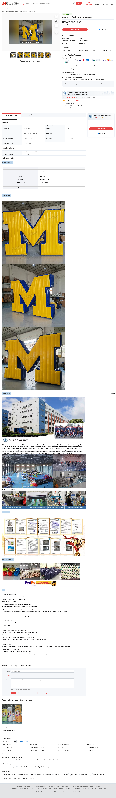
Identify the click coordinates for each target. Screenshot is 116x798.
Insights (98, 786)
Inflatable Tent (33, 744)
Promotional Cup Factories (61, 774)
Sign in (112, 4)
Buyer (78, 8)
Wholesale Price (60, 786)
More (3, 781)
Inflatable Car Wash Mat (64, 750)
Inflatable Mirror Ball (7, 747)
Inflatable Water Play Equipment (38, 750)
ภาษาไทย (84, 788)
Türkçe (88, 788)
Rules (113, 8)
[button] (81, 118)
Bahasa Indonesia (102, 788)
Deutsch (55, 788)
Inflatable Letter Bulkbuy (29, 778)
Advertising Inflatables (63, 744)
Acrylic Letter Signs (85, 774)
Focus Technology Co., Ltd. (48, 791)
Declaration (74, 791)
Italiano (50, 788)
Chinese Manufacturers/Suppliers (39, 786)
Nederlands (61, 788)
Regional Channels (77, 786)
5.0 (95, 117)
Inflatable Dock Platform (7, 750)
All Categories (7, 8)
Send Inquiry (75, 29)
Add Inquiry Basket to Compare (31, 61)
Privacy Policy (81, 791)
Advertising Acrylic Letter (99, 774)
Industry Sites (68, 786)
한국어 (70, 788)
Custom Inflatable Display (9, 767)
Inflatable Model (32, 11)
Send (13, 693)
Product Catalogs (23, 741)
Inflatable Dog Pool (6, 744)
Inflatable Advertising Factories (25, 774)
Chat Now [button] (103, 29)
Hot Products (19, 786)
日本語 (75, 788)
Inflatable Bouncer (90, 750)
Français (37, 788)
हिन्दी (79, 788)
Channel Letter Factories (9, 774)
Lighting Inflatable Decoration (37, 747)
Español (26, 788)
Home (3, 11)
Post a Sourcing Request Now (45, 693)
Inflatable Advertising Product (44, 774)
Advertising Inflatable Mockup (41, 767)
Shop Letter (17, 778)
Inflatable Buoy (90, 744)
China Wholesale (51, 786)
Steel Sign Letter (7, 778)
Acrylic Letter (74, 774)
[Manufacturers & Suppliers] (10, 3)
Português (32, 788)
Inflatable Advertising (23, 11)
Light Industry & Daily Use (11, 11)
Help (86, 8)
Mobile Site (92, 786)
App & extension (95, 8)
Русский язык (44, 788)
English (21, 788)
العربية (66, 788)
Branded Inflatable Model (25, 767)
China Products (27, 786)
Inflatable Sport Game (63, 747)
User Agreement (66, 791)
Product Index (85, 786)
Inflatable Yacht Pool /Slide (92, 747)
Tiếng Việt (94, 788)
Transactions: (87, 97)
